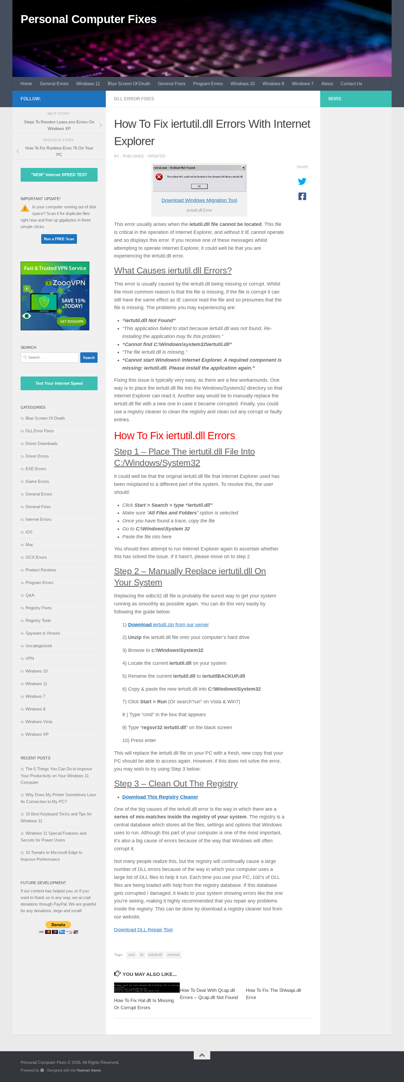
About (327, 83)
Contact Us (351, 83)
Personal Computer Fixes (89, 19)
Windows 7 (303, 83)
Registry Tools (38, 620)
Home (26, 83)
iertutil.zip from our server (168, 624)
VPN (30, 658)
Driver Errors (37, 456)
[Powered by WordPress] (42, 1070)
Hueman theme (89, 1070)
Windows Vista (39, 721)
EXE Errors (36, 468)
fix (141, 955)
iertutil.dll (155, 955)
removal (173, 955)
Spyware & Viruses (43, 633)
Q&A (30, 595)
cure (131, 955)
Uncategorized (39, 645)
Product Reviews (41, 570)
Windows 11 (88, 83)
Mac (30, 544)
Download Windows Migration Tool (199, 200)
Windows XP (37, 734)
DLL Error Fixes (134, 98)
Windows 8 (273, 83)
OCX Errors (36, 557)
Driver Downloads (42, 443)
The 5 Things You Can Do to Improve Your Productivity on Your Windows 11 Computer (56, 775)
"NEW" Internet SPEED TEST (59, 174)
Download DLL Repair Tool (143, 929)
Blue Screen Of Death (129, 83)
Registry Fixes (39, 607)
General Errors (54, 83)
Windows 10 (243, 83)
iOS (29, 532)
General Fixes (172, 83)
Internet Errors (38, 519)
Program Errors (208, 83)
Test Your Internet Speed (59, 383)
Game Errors (37, 481)
